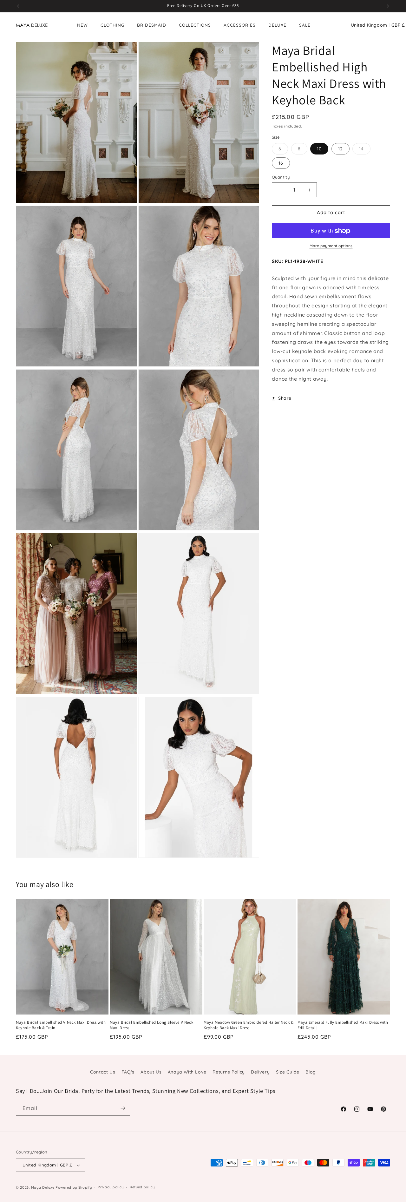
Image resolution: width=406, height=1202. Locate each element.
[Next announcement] (388, 6)
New (82, 25)
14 (364, 150)
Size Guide (287, 1072)
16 (280, 163)
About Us (151, 1072)
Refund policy (142, 1187)
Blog (310, 1072)
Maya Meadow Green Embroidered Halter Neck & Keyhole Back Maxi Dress (249, 1025)
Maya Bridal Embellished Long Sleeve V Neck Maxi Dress (151, 1025)
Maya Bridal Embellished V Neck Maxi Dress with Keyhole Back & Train (61, 1025)
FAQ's (127, 1072)
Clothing (112, 25)
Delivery (260, 1072)
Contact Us (102, 1072)
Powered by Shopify (74, 1187)
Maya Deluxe (43, 1187)
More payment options (331, 246)
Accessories (240, 25)
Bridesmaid (151, 25)
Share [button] (284, 398)
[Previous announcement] (18, 6)
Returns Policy (229, 1072)
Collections (195, 25)
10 (319, 149)
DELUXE (277, 25)
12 (340, 149)
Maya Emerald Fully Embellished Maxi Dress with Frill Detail (343, 1025)
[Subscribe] (123, 1108)
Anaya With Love (187, 1072)
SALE (305, 25)
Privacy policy (111, 1187)
